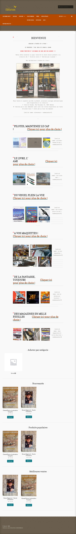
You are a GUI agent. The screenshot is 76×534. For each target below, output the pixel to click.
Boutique (15, 16)
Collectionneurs (30, 16)
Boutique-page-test (7, 23)
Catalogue (21, 16)
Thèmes (37, 16)
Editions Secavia (30, 20)
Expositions (38, 20)
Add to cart (10, 417)
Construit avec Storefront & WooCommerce (13, 527)
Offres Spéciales (44, 16)
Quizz (44, 20)
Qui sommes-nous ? (7, 16)
